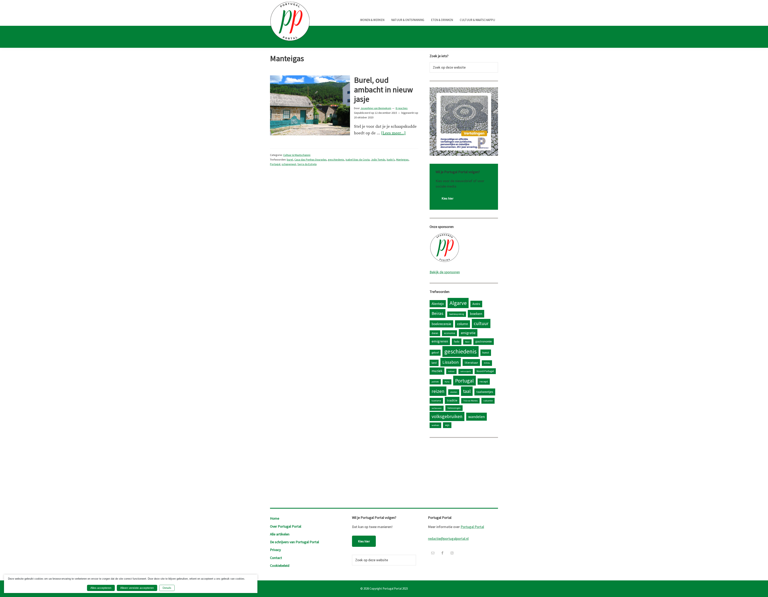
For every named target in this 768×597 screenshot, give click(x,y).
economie (449, 333)
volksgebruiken (447, 416)
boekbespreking (456, 314)
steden (453, 391)
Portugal (275, 164)
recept (484, 381)
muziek (437, 371)
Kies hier (447, 198)
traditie (452, 400)
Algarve (458, 302)
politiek (435, 381)
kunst (485, 352)
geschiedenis (336, 159)
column (462, 323)
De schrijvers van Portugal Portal (294, 542)
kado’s (391, 159)
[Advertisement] (464, 472)
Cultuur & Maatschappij (296, 155)
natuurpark (465, 371)
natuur (451, 371)
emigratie (468, 332)
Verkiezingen (454, 407)
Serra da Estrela (307, 164)
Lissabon (450, 362)
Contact (276, 557)
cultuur (481, 323)
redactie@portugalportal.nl (448, 538)
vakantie (488, 400)
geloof (435, 352)
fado (456, 341)
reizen (438, 391)
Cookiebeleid (279, 565)
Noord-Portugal (485, 371)
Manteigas (402, 159)
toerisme (436, 400)
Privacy (275, 549)
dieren (435, 333)
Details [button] (167, 587)
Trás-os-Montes (470, 400)
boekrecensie (441, 324)
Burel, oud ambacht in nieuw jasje (383, 89)
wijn (447, 425)
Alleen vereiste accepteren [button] (137, 587)
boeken (476, 313)
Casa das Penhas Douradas (310, 159)
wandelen (476, 416)
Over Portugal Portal (285, 526)
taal (467, 391)
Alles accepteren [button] (100, 587)
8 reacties (402, 108)
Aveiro (476, 304)
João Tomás (378, 159)
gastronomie (483, 341)
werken (435, 425)
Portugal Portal (472, 526)
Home (274, 518)
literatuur (471, 362)
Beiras (437, 313)
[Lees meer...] (393, 134)
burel (290, 159)
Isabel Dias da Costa (358, 159)
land (434, 362)
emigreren (440, 341)
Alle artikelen (279, 534)
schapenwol (289, 164)
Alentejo (438, 303)
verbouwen (437, 408)
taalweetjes (484, 392)
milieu (487, 362)
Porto (447, 381)
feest (467, 341)
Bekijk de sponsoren (445, 272)
